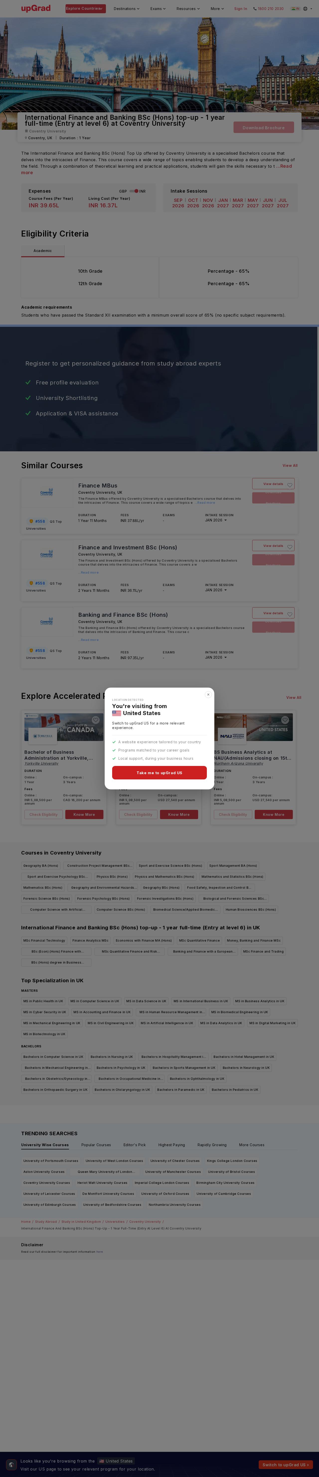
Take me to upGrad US (159, 772)
